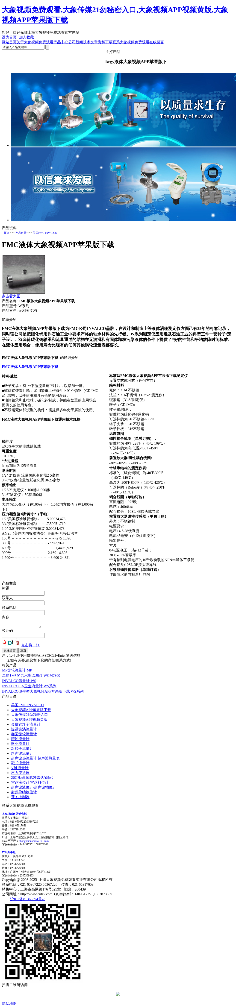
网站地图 (9, 1003)
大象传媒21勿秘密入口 (29, 715)
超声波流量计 (22, 753)
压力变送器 (20, 773)
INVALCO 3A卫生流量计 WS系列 (29, 686)
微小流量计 (20, 744)
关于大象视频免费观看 (35, 42)
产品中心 (60, 42)
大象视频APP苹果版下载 (31, 710)
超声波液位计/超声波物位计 (33, 787)
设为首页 (9, 37)
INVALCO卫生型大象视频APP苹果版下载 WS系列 (43, 691)
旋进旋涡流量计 (24, 729)
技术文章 (90, 42)
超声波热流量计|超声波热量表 (35, 758)
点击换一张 (30, 645)
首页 (6, 232)
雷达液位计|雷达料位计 (30, 782)
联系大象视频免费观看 (130, 42)
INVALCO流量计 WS (19, 681)
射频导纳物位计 (24, 792)
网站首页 (9, 42)
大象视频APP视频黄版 (29, 719)
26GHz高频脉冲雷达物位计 (33, 777)
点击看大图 (11, 296)
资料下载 (105, 42)
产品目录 (21, 232)
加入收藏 (26, 37)
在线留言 (156, 42)
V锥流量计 (20, 768)
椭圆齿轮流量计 (24, 734)
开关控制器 (20, 797)
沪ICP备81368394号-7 (27, 899)
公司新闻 (75, 42)
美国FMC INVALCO (45, 232)
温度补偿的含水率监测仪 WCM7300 (31, 675)
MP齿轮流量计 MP (17, 670)
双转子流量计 (22, 748)
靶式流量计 (20, 763)
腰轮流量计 (20, 739)
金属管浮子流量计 (26, 724)
